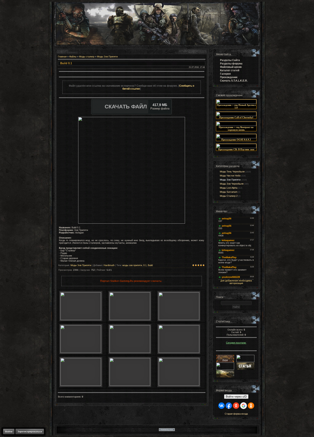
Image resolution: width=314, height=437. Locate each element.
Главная (62, 56)
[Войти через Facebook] (229, 405)
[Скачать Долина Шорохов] (179, 352)
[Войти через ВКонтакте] (221, 405)
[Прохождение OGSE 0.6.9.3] (236, 137)
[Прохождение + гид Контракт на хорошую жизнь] (236, 125)
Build (150, 265)
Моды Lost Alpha (228, 187)
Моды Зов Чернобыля (232, 183)
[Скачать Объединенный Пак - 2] (179, 385)
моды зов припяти (132, 265)
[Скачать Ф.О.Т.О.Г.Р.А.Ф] (179, 319)
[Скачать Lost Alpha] (80, 319)
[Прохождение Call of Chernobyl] (236, 115)
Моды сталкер (86, 56)
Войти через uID (236, 396)
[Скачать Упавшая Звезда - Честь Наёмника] (130, 352)
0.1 (145, 265)
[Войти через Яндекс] (236, 405)
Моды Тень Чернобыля (232, 171)
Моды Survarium (228, 192)
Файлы (72, 56)
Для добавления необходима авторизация (236, 281)
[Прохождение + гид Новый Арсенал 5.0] (236, 103)
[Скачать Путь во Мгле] (130, 319)
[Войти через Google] (243, 405)
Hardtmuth (109, 265)
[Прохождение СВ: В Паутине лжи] (236, 147)
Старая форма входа (236, 413)
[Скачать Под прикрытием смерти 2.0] (130, 385)
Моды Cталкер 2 (229, 196)
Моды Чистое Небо (230, 175)
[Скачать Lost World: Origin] (80, 352)
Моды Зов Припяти (107, 56)
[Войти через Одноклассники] (251, 405)
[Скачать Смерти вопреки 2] (80, 385)
